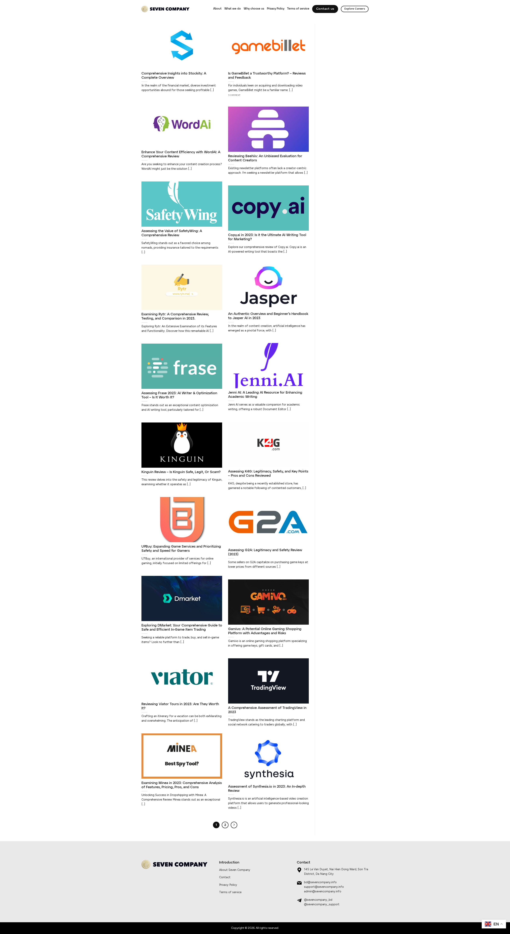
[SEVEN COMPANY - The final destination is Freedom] (165, 9)
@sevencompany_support (321, 904)
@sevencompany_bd (318, 900)
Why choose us (254, 8)
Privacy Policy (275, 8)
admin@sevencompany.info (322, 891)
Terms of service (298, 8)
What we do (232, 8)
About (217, 8)
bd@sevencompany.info (320, 882)
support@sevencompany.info (324, 887)
